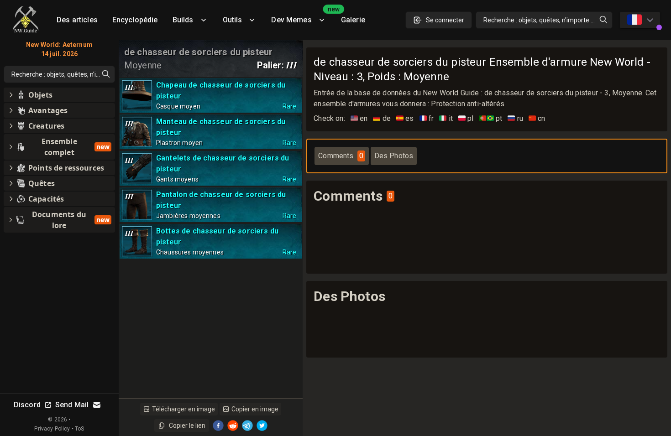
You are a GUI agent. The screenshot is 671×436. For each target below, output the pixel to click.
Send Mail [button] (72, 404)
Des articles (77, 20)
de (382, 118)
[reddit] (232, 425)
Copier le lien (187, 425)
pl (466, 118)
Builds (183, 20)
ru (515, 118)
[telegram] (247, 425)
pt (490, 118)
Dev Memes (302, 16)
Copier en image (254, 409)
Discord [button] (27, 404)
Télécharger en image (183, 409)
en (359, 118)
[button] (59, 95)
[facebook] (218, 425)
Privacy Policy (52, 429)
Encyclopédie (135, 20)
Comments (340, 155)
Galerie (353, 20)
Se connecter (445, 20)
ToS (79, 429)
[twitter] (262, 425)
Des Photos (394, 155)
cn (537, 118)
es (405, 118)
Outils (232, 20)
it (446, 118)
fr (426, 118)
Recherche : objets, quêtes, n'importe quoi (543, 20)
